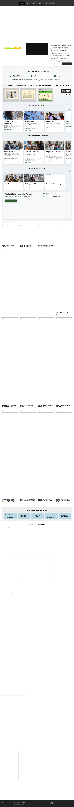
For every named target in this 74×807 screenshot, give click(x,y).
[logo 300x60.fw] (13, 48)
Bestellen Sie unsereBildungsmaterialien (66, 91)
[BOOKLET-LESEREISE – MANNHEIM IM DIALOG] (28, 225)
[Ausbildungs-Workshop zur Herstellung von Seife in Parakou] (46, 412)
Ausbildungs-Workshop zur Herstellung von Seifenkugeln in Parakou (63, 500)
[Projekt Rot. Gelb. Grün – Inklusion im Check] (28, 318)
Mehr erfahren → (8, 129)
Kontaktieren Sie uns (11, 201)
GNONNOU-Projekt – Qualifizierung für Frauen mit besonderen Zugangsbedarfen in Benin (9, 406)
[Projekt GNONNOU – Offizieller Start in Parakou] (64, 318)
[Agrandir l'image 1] (56, 205)
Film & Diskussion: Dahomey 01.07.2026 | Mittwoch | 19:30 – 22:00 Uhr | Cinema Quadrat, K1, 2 (9, 500)
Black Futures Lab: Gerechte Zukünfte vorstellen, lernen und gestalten (8, 247)
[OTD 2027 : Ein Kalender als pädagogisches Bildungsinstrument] (64, 225)
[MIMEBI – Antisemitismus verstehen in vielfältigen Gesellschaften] (46, 225)
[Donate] (51, 803)
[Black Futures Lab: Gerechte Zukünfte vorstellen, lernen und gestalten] (10, 225)
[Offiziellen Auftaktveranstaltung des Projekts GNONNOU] (46, 318)
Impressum (4, 802)
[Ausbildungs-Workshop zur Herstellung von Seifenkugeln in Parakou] (64, 412)
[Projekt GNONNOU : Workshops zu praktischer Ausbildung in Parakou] (28, 412)
